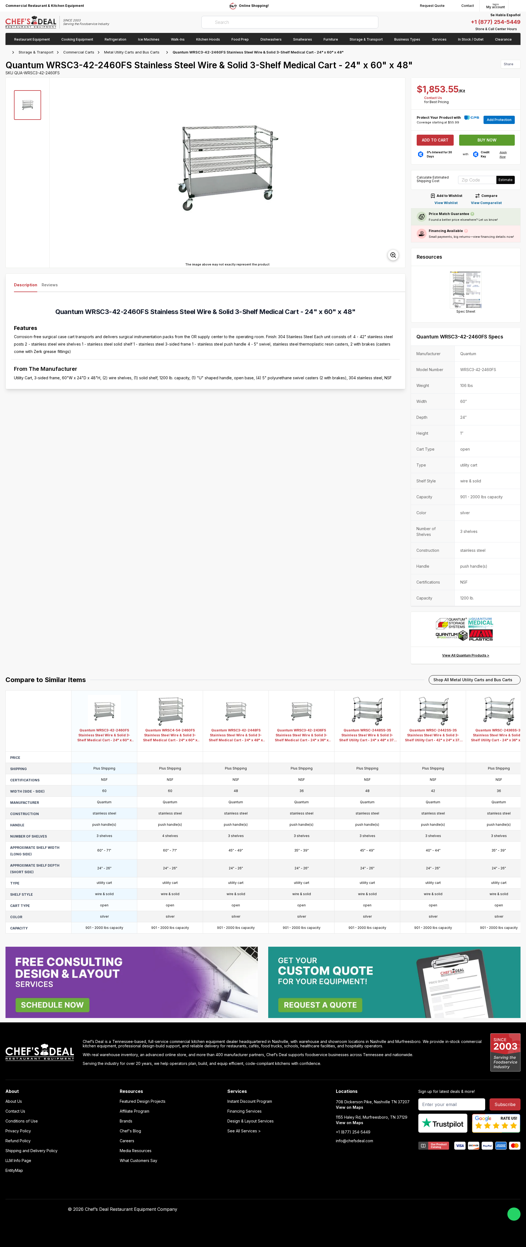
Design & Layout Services (250, 1121)
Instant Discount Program (249, 1101)
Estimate (506, 180)
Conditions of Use (21, 1121)
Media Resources (135, 1151)
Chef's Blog (130, 1131)
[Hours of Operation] (519, 29)
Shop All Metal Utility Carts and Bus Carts (472, 679)
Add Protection (499, 120)
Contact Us (433, 98)
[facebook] (351, 1209)
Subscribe (505, 1104)
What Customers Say (138, 1160)
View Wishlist (446, 203)
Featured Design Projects (142, 1101)
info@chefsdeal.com (354, 1141)
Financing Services (244, 1111)
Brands (126, 1121)
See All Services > (244, 1131)
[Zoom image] (393, 255)
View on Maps (349, 1107)
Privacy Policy (18, 1131)
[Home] (8, 52)
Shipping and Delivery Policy (31, 1151)
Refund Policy (18, 1141)
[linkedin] (383, 1209)
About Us (13, 1101)
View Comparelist (486, 203)
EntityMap (14, 1170)
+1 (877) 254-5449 (496, 22)
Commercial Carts (78, 52)
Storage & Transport (36, 52)
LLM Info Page (18, 1160)
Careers (127, 1141)
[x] (372, 1209)
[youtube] (362, 1209)
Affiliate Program (134, 1111)
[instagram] (394, 1209)
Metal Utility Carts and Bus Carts (131, 52)
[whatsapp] (514, 1214)
